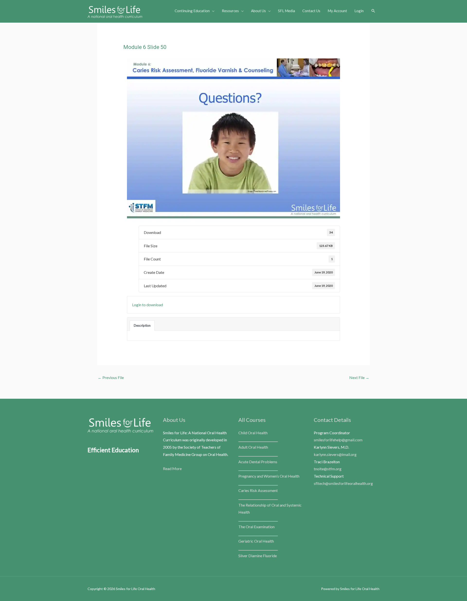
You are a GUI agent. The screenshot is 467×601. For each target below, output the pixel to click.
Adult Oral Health (253, 447)
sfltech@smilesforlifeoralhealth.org (343, 483)
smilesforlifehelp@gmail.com (338, 439)
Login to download (147, 304)
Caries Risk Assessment (258, 490)
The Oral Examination (256, 526)
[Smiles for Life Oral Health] (115, 10)
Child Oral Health (253, 432)
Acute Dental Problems (257, 461)
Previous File (111, 377)
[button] (373, 11)
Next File (359, 377)
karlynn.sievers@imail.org (335, 454)
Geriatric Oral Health (256, 541)
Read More (172, 468)
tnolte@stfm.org (327, 468)
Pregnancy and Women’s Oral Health (268, 476)
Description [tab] (142, 325)
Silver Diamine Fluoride (257, 555)
